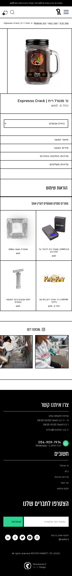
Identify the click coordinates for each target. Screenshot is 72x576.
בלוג (67, 471)
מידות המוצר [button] (61, 148)
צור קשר (64, 482)
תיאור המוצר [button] (61, 140)
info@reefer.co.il (57, 429)
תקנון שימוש (63, 488)
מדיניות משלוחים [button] (59, 164)
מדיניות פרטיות (62, 477)
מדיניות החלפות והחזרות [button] (54, 156)
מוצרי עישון (53, 23)
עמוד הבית (64, 23)
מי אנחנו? (64, 465)
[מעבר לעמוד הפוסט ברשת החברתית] (52, 351)
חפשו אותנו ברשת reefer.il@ (60, 537)
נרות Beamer (40, 23)
